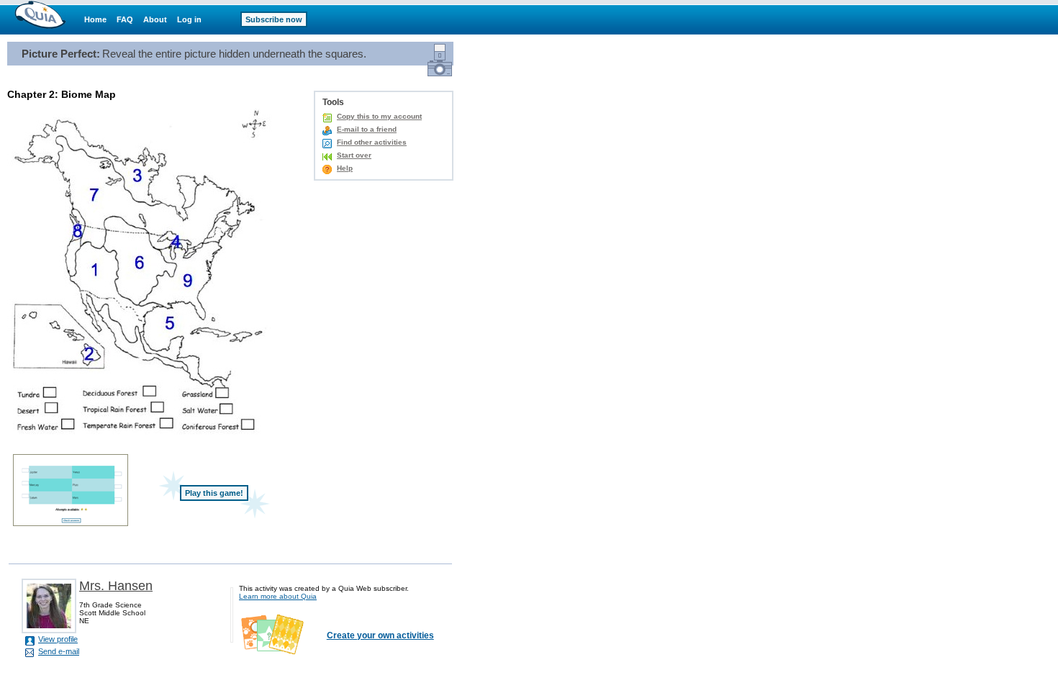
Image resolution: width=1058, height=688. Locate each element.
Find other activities (372, 142)
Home (95, 19)
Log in (189, 19)
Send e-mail (58, 651)
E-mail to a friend (367, 129)
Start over (354, 155)
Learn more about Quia (278, 596)
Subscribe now (273, 19)
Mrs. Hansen (116, 586)
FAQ (125, 19)
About (155, 19)
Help (345, 168)
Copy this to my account (379, 116)
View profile (58, 639)
